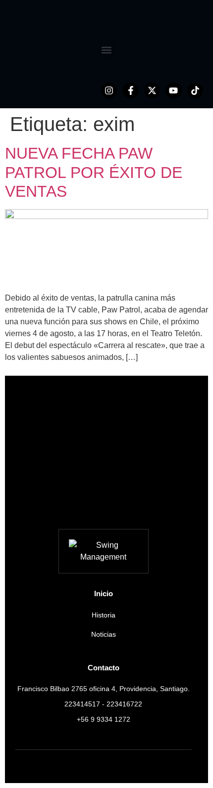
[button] (107, 50)
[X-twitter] (152, 90)
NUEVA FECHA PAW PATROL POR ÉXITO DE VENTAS (93, 172)
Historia (103, 615)
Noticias (103, 634)
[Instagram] (109, 90)
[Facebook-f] (130, 90)
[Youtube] (173, 90)
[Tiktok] (195, 90)
